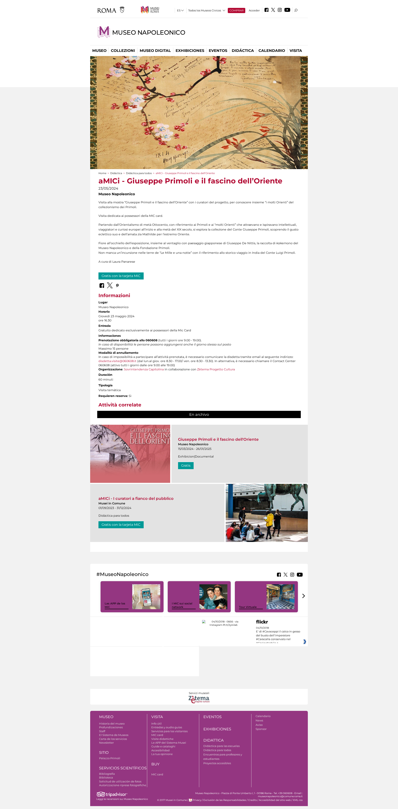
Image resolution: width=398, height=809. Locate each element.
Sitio (104, 752)
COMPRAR (236, 10)
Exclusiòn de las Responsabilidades (224, 800)
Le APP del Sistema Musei (168, 742)
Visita (296, 50)
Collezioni (123, 50)
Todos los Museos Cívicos (204, 10)
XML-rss (298, 800)
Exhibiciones (190, 50)
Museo (99, 50)
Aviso (259, 724)
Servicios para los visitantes (169, 731)
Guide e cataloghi (163, 746)
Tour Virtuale (248, 607)
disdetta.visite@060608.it (117, 361)
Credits (252, 800)
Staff (102, 731)
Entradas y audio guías (166, 727)
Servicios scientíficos (123, 768)
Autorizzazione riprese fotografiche (122, 785)
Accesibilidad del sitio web (275, 800)
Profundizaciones (111, 727)
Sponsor (261, 729)
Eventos (218, 50)
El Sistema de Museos (113, 735)
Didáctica (243, 50)
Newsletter (106, 742)
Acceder (254, 10)
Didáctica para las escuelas (221, 746)
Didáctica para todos (139, 173)
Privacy (197, 800)
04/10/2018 (278, 635)
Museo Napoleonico (148, 32)
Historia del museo (112, 723)
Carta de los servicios (113, 739)
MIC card (157, 735)
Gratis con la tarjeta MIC (121, 276)
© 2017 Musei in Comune (172, 800)
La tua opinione (162, 754)
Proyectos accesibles (217, 763)
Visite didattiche (162, 739)
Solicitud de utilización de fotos (120, 781)
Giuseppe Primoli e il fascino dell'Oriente (218, 439)
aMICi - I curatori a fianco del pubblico (136, 498)
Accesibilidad (160, 750)
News (259, 720)
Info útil (156, 723)
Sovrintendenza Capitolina (144, 369)
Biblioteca (106, 777)
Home (102, 173)
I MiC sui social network (182, 605)
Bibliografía (107, 773)
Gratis (186, 465)
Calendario (271, 50)
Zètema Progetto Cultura (216, 369)
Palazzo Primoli (109, 758)
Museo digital (155, 50)
